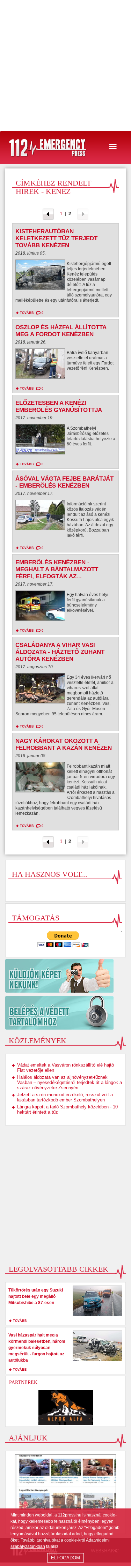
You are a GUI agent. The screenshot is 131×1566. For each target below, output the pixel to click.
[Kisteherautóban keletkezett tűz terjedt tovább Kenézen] (40, 276)
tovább (27, 313)
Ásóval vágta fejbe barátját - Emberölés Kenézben (64, 482)
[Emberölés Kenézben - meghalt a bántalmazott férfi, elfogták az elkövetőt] (40, 607)
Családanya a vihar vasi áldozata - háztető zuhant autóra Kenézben (59, 652)
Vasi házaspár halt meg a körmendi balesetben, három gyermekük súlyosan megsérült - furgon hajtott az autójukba (36, 1348)
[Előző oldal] (48, 213)
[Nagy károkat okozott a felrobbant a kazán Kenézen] (40, 779)
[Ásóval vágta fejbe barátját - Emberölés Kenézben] (40, 517)
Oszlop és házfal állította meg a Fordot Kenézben (60, 331)
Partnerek (23, 1382)
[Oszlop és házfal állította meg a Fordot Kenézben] (40, 365)
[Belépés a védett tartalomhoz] (65, 1013)
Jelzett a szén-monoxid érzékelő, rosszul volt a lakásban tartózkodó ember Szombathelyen (65, 1097)
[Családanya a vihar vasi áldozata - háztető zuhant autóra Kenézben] (40, 690)
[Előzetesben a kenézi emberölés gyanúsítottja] (40, 441)
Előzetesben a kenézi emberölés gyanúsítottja (58, 406)
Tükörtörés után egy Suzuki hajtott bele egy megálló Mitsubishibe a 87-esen (35, 1296)
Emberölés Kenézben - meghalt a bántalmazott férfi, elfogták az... (56, 569)
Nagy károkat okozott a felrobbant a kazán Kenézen (63, 744)
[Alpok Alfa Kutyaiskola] (65, 1407)
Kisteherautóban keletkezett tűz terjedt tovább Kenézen (56, 238)
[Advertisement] (65, 65)
